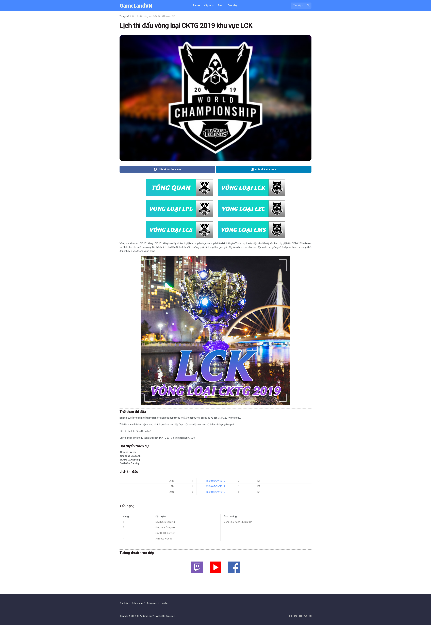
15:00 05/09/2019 (215, 486)
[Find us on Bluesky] (305, 616)
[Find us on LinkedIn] (310, 616)
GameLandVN (136, 6)
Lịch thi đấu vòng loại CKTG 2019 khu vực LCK (153, 16)
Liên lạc (164, 603)
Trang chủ (124, 16)
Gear (221, 5)
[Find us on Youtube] (300, 616)
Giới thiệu (124, 603)
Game (196, 5)
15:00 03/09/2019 (215, 481)
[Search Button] (308, 6)
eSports (209, 5)
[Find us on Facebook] (290, 616)
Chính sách (151, 603)
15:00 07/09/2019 (215, 492)
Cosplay (232, 5)
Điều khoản (137, 603)
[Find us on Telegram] (295, 616)
